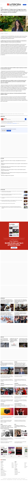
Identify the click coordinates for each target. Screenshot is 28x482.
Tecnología (2, 403)
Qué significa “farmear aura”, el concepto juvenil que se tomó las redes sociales (20, 313)
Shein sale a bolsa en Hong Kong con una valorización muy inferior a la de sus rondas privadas (20, 380)
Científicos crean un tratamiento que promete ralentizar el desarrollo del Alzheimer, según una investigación (7, 400)
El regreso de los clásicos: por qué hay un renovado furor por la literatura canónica (20, 421)
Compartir (2, 33)
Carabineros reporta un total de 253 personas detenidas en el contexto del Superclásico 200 (7, 364)
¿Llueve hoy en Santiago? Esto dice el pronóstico (7, 175)
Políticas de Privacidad (14, 123)
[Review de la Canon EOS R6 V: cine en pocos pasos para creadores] (7, 411)
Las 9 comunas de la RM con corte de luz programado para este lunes (5, 340)
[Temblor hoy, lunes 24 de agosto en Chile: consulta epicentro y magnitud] (14, 345)
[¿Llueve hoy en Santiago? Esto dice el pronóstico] (7, 391)
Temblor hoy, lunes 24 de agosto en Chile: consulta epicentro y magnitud (14, 340)
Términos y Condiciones (9, 123)
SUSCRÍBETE (14, 247)
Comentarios (6, 33)
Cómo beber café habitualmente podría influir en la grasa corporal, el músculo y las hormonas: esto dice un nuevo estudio (7, 301)
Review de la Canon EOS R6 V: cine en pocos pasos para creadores (7, 405)
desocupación (19, 113)
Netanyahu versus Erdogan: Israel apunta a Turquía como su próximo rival (6, 442)
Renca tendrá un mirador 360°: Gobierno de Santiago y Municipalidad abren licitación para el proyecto (13, 161)
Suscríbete (9, 130)
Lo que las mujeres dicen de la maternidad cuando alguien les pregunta (20, 442)
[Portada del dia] (14, 236)
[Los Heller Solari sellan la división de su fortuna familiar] (25, 204)
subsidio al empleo (10, 113)
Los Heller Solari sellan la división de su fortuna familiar (8, 203)
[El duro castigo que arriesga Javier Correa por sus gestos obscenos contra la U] (20, 391)
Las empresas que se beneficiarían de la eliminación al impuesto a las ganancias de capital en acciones (12, 197)
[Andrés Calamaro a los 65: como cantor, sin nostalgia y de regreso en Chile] (20, 411)
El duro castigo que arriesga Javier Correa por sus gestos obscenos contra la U (20, 385)
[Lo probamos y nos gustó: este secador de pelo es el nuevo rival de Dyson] (20, 433)
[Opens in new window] (19, 455)
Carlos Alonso (5, 14)
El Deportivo (16, 383)
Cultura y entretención (17, 403)
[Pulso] (11, 455)
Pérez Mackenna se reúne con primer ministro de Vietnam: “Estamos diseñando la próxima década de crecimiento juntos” (13, 170)
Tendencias (2, 383)
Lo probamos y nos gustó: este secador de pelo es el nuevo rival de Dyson (20, 426)
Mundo (2, 424)
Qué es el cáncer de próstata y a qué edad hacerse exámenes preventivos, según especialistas (7, 313)
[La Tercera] (4, 455)
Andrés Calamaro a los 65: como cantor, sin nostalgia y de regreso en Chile (20, 406)
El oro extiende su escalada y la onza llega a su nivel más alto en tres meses (20, 376)
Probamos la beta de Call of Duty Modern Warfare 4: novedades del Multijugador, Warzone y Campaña (20, 301)
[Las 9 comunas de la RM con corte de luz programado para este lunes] (5, 345)
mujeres (14, 113)
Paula (15, 424)
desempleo (16, 113)
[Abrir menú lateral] (1, 4)
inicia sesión (4, 130)
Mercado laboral (5, 113)
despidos (23, 113)
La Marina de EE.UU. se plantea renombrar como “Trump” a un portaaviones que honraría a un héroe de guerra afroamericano (7, 427)
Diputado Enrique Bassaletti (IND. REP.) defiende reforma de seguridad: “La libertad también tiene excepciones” (14, 164)
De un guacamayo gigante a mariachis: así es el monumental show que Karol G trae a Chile (20, 417)
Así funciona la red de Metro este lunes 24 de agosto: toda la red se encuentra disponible (23, 340)
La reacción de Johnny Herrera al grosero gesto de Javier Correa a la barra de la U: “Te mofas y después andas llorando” (20, 397)
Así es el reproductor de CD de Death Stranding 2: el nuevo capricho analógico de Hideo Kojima (7, 417)
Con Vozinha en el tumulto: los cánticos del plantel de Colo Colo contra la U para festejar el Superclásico (20, 400)
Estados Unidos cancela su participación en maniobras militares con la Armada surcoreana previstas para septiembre (7, 439)
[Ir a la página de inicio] (14, 5)
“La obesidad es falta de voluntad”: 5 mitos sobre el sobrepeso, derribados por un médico (7, 396)
